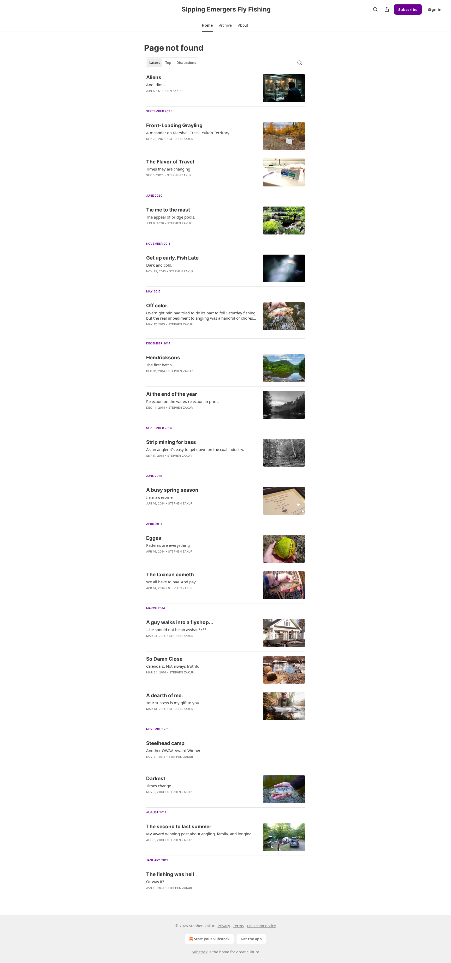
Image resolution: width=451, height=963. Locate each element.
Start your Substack (212, 938)
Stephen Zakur (170, 91)
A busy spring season (172, 490)
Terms (238, 925)
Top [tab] (168, 62)
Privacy (224, 925)
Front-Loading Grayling (174, 125)
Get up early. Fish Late (172, 258)
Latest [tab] (154, 62)
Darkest (155, 779)
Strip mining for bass (171, 442)
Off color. (157, 306)
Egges (153, 538)
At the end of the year (171, 394)
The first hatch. (159, 364)
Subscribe (408, 9)
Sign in (435, 9)
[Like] (149, 98)
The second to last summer (178, 827)
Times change (158, 785)
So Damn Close (164, 659)
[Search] (375, 9)
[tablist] (172, 62)
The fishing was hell (170, 874)
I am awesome (159, 497)
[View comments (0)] (184, 146)
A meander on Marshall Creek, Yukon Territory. (188, 132)
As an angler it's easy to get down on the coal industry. (195, 449)
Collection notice (261, 925)
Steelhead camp (165, 743)
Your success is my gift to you (172, 702)
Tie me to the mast (168, 210)
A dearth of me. (164, 695)
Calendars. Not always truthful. (173, 666)
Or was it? (155, 881)
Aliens (153, 77)
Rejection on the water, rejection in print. (182, 401)
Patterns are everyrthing (168, 545)
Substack (199, 951)
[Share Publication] (387, 9)
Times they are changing (168, 169)
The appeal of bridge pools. (170, 217)
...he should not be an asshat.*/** (176, 629)
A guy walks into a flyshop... (179, 622)
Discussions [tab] (186, 62)
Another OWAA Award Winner (173, 750)
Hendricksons (163, 358)
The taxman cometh (170, 575)
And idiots (155, 84)
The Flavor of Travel (170, 162)
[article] (225, 88)
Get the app (251, 938)
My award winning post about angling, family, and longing (199, 833)
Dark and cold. (159, 265)
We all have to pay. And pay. (171, 581)
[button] (207, 25)
